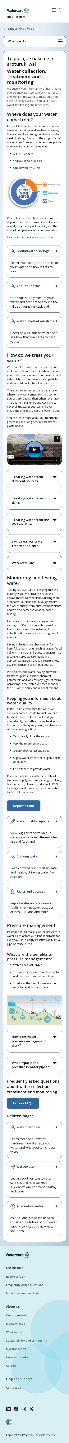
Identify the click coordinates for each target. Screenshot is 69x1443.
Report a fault (15, 1276)
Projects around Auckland (23, 1293)
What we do (14, 1332)
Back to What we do (20, 28)
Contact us (13, 1387)
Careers (11, 1365)
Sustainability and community (26, 1340)
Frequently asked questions (24, 1285)
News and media (17, 1357)
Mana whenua (15, 1323)
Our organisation (17, 1315)
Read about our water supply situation (30, 237)
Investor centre (16, 1349)
